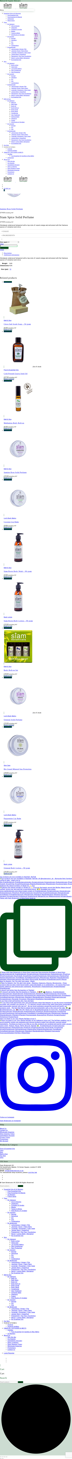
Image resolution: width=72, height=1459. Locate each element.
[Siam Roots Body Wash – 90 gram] (18, 564)
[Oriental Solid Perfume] (18, 713)
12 (10, 269)
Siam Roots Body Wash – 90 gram (18, 571)
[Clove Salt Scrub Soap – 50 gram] (18, 317)
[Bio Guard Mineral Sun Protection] (18, 762)
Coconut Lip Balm (11, 522)
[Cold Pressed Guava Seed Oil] (18, 367)
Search (20, 1186)
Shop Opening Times (7, 1134)
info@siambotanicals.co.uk (14, 1171)
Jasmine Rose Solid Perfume (11, 209)
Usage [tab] (6, 231)
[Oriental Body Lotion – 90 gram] (18, 861)
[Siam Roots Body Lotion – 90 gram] (18, 614)
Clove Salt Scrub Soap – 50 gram (17, 324)
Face (1, 1150)
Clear (2, 244)
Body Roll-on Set (11, 670)
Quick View (8, 282)
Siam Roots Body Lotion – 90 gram (18, 621)
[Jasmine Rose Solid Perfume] (18, 465)
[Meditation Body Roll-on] (18, 416)
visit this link (32, 1172)
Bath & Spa (7, 320)
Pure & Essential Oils (11, 370)
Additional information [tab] (11, 255)
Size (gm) (3, 242)
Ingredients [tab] (9, 235)
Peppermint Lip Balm (12, 818)
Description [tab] (8, 253)
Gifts (1, 1157)
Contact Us (4, 1130)
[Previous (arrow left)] (1, 1458)
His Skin (3, 1156)
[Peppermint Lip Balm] (18, 812)
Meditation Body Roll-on (14, 423)
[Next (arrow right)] (2, 1458)
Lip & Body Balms (10, 518)
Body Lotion (8, 617)
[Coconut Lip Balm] (18, 515)
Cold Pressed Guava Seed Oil (15, 374)
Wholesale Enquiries (7, 1132)
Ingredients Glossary (7, 1136)
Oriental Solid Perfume (13, 720)
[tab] (36, 239)
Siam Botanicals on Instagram (10, 1121)
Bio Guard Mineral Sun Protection (18, 769)
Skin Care (7, 765)
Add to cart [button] (8, 329)
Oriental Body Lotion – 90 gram (17, 868)
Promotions (4, 1139)
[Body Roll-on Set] (18, 663)
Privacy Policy (5, 1137)
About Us (3, 1128)
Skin (1, 1152)
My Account (4, 1141)
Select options (9, 379)
